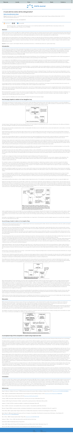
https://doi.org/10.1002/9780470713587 (32, 416)
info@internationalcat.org (43, 431)
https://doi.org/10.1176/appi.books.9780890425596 (53, 393)
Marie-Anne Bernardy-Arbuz (11, 14)
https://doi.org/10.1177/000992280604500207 (11, 414)
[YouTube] (71, 2)
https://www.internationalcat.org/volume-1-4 (11, 17)
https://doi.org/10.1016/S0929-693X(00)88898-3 (61, 391)
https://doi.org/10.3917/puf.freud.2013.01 (31, 396)
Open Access (7, 23)
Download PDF (21, 23)
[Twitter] (71, 1)
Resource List (34, 431)
